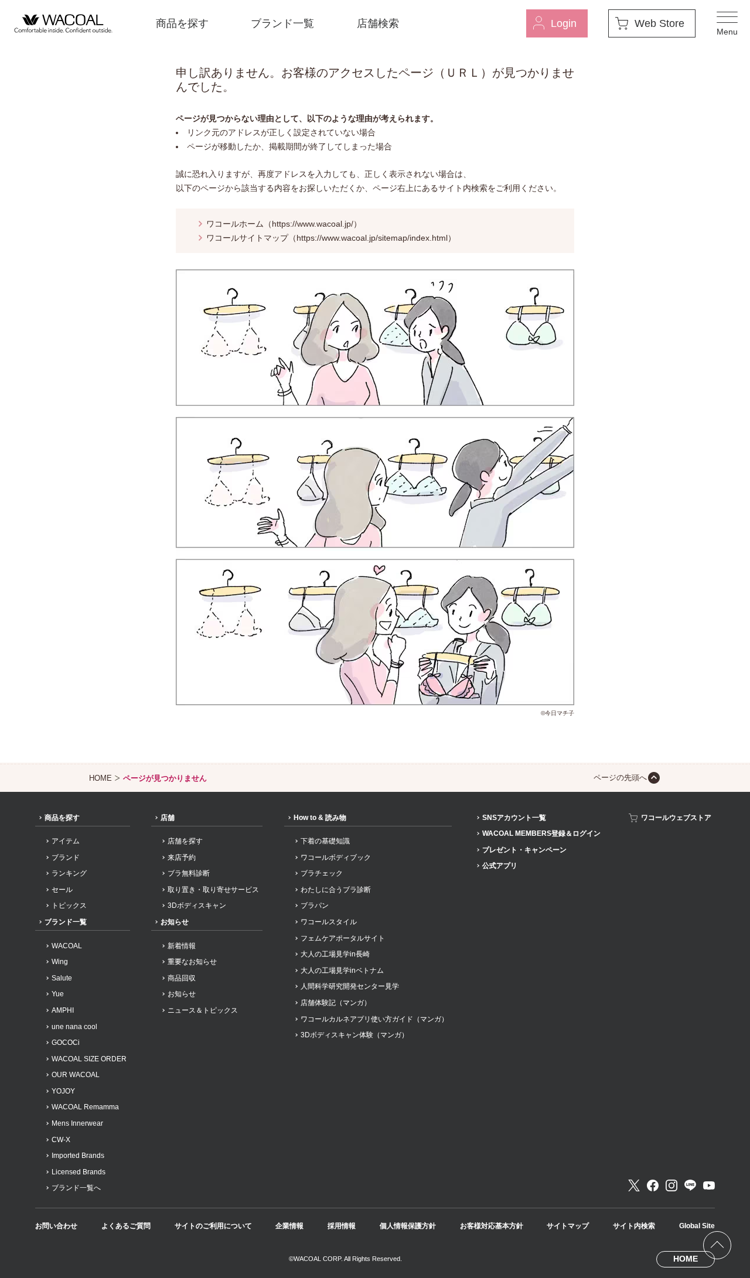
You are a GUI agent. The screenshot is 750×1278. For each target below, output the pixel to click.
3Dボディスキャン (197, 905)
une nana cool (74, 1027)
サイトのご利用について (213, 1226)
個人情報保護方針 (408, 1226)
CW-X (61, 1140)
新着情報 (182, 946)
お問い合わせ (56, 1226)
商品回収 (182, 978)
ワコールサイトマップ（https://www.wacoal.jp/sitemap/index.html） (331, 237)
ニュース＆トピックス (203, 1010)
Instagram (671, 1185)
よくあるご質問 (126, 1226)
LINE (690, 1185)
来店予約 (182, 857)
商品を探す (182, 23)
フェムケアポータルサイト (343, 938)
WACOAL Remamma (85, 1107)
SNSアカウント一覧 (514, 818)
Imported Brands (78, 1155)
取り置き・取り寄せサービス (213, 890)
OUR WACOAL (76, 1075)
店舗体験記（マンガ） (336, 1003)
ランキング (69, 873)
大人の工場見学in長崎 (335, 954)
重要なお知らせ (192, 962)
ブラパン (315, 905)
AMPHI (63, 1010)
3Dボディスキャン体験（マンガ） (354, 1035)
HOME (100, 778)
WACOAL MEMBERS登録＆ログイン (541, 833)
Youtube (709, 1185)
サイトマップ (568, 1226)
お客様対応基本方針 (491, 1226)
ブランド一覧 (282, 23)
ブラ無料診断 (189, 873)
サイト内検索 (634, 1226)
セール (62, 890)
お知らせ (175, 922)
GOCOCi (66, 1042)
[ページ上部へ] (717, 1245)
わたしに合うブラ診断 (336, 890)
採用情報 (342, 1226)
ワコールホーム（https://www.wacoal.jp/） (284, 223)
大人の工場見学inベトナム (342, 970)
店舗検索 (378, 23)
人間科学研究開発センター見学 (350, 986)
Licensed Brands (78, 1172)
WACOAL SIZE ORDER (89, 1059)
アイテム (66, 841)
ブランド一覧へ (76, 1188)
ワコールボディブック (336, 857)
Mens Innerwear (77, 1123)
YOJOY (63, 1091)
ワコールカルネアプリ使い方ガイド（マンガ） (374, 1019)
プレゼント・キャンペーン (524, 850)
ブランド (66, 857)
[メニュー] (727, 23)
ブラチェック (322, 873)
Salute (62, 978)
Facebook (653, 1185)
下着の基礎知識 (325, 841)
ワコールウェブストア (676, 818)
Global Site (697, 1226)
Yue (58, 994)
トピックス (69, 905)
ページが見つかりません (165, 778)
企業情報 (289, 1226)
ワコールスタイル (329, 922)
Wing (60, 962)
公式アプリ (499, 866)
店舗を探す (185, 841)
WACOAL (67, 946)
